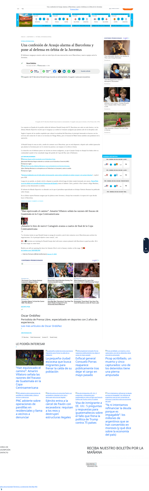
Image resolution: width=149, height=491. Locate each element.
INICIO (23, 36)
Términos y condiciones (21, 487)
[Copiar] (73, 71)
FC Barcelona (25, 337)
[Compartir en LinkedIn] (64, 71)
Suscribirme (91, 464)
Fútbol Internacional (44, 36)
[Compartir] (69, 71)
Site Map (32, 487)
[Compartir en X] (59, 71)
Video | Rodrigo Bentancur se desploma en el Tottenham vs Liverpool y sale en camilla (46, 168)
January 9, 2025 (52, 254)
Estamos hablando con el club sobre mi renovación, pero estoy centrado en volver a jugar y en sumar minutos (57, 175)
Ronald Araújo (53, 337)
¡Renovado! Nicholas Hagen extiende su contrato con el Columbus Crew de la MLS (45, 161)
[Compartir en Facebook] (54, 71)
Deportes (30, 36)
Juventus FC (45, 337)
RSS (36, 487)
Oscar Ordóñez (31, 63)
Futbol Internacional (35, 337)
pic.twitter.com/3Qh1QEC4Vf (30, 250)
